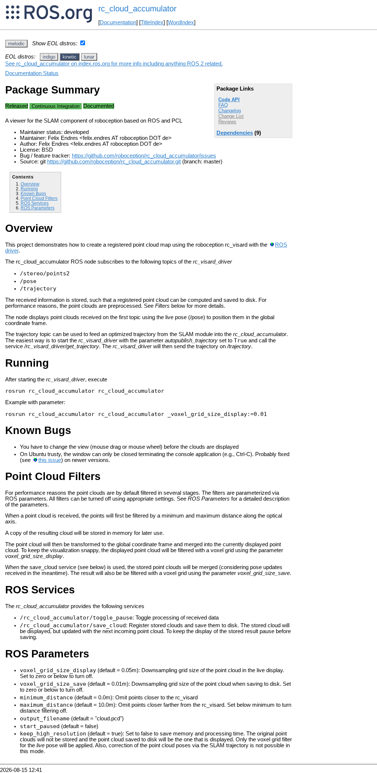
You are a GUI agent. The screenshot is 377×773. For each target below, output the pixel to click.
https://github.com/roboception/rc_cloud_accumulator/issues (144, 156)
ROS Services (35, 203)
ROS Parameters (37, 207)
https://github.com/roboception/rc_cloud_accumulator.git (114, 162)
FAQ (223, 105)
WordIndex (181, 22)
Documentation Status (32, 73)
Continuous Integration (56, 106)
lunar (89, 57)
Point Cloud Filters (39, 198)
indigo (49, 57)
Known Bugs (33, 193)
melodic (16, 43)
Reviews (227, 121)
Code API (229, 99)
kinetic (70, 57)
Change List (231, 116)
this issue (49, 460)
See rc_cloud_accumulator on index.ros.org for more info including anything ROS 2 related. (114, 64)
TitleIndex (152, 22)
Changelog (229, 110)
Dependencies (234, 133)
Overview (30, 183)
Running (29, 188)
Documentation (118, 22)
